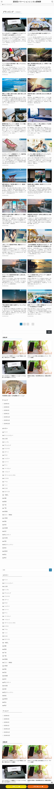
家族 (5, 521)
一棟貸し (6, 495)
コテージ (6, 451)
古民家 (6, 518)
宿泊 (5, 524)
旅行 (5, 531)
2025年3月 (6, 407)
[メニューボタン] (1, 1)
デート (6, 465)
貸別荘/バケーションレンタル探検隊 (27, 2)
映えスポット (7, 534)
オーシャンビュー (8, 435)
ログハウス (7, 491)
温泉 (5, 541)
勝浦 (5, 501)
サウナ (6, 455)
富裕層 (6, 528)
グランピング (7, 445)
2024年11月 (7, 420)
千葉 (5, 508)
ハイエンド (7, 471)
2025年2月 (6, 410)
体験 (5, 498)
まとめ (6, 488)
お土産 (6, 438)
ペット (6, 485)
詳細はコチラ (15, 786)
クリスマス (7, 448)
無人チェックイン (8, 544)
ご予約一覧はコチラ (37, 786)
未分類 (6, 538)
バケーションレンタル (9, 475)
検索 (49, 332)
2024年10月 (7, 423)
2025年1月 (6, 413)
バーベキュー (7, 468)
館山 (5, 554)
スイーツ (6, 461)
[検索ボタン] (52, 1)
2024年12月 (7, 417)
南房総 (6, 511)
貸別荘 (6, 551)
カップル (6, 442)
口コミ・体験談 (8, 514)
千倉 (5, 504)
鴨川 (5, 557)
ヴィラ (6, 432)
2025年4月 (6, 403)
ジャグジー (7, 458)
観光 (5, 547)
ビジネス (6, 478)
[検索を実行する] (50, 569)
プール (6, 481)
